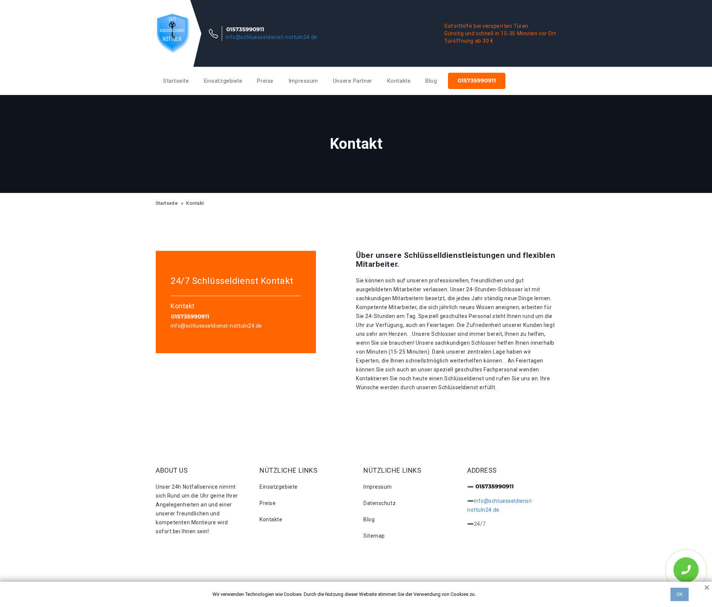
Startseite (176, 81)
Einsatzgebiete (223, 81)
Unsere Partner (352, 81)
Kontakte (399, 81)
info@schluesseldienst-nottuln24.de (271, 37)
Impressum (303, 81)
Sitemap (374, 536)
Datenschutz (379, 503)
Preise (265, 81)
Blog (431, 81)
